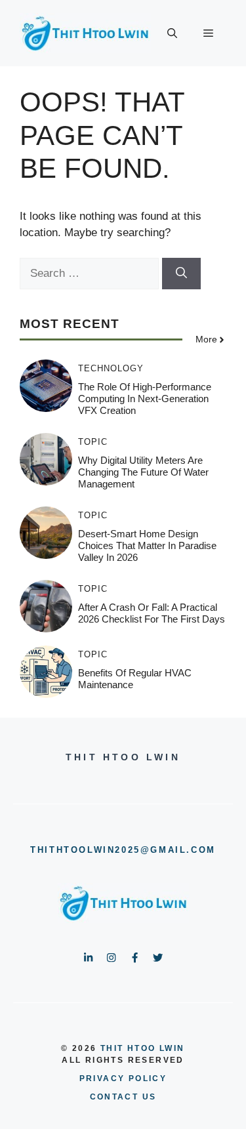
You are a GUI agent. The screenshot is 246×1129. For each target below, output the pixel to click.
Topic (93, 442)
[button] (172, 33)
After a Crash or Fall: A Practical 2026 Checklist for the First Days (151, 613)
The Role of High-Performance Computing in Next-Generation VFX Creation (144, 398)
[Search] (181, 273)
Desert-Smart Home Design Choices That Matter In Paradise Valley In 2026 (147, 545)
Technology (111, 368)
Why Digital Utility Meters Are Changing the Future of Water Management (143, 472)
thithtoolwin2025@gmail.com (123, 850)
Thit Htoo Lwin (142, 1048)
